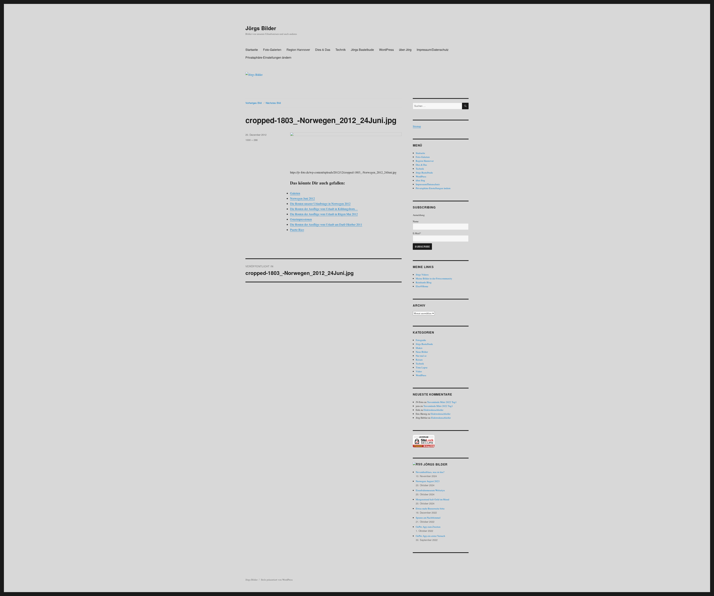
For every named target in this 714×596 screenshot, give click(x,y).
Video (419, 371)
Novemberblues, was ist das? (430, 472)
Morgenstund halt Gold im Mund (432, 499)
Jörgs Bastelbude (362, 49)
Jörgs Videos (422, 274)
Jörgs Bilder (260, 28)
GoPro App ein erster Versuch (430, 536)
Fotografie (421, 340)
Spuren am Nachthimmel (428, 517)
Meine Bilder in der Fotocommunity (434, 278)
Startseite (251, 49)
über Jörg (405, 49)
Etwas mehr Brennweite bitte (430, 508)
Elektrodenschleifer (433, 410)
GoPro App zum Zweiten (428, 526)
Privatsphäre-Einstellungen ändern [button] (268, 57)
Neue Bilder (422, 351)
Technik (340, 49)
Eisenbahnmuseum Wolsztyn (430, 490)
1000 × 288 (251, 140)
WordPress (386, 49)
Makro (419, 348)
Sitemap (417, 126)
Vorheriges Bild (253, 103)
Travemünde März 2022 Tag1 (442, 402)
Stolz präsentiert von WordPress (277, 579)
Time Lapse (421, 367)
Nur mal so (421, 355)
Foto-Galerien (272, 49)
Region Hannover (298, 49)
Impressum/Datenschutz (432, 49)
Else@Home (422, 286)
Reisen (419, 359)
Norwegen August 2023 (428, 481)
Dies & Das (322, 49)
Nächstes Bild (273, 103)
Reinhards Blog (424, 282)
